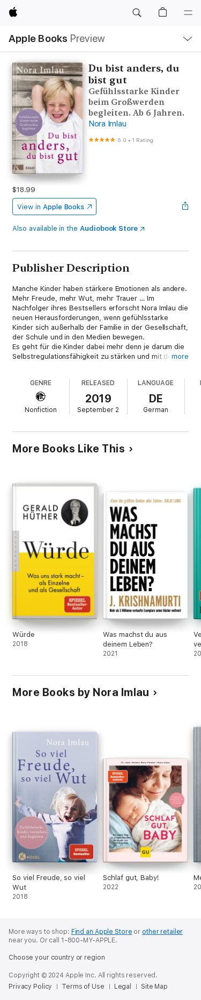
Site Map (154, 986)
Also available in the (75, 228)
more (180, 356)
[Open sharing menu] (185, 206)
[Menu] (188, 13)
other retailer (162, 931)
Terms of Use (83, 986)
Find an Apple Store (101, 931)
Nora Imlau (107, 124)
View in (50, 207)
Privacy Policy (30, 986)
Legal (122, 986)
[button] (137, 13)
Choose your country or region (57, 957)
